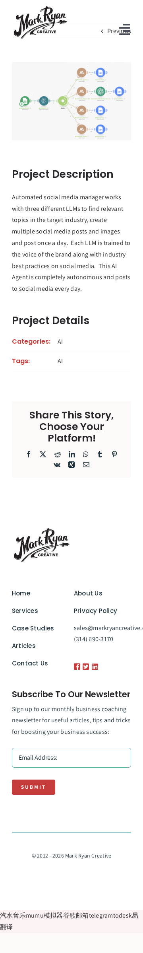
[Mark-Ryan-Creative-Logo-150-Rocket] (40, 7)
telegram (101, 915)
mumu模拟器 (44, 915)
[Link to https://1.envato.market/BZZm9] (75, 666)
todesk (122, 915)
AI (60, 341)
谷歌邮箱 (76, 915)
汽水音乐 (13, 915)
